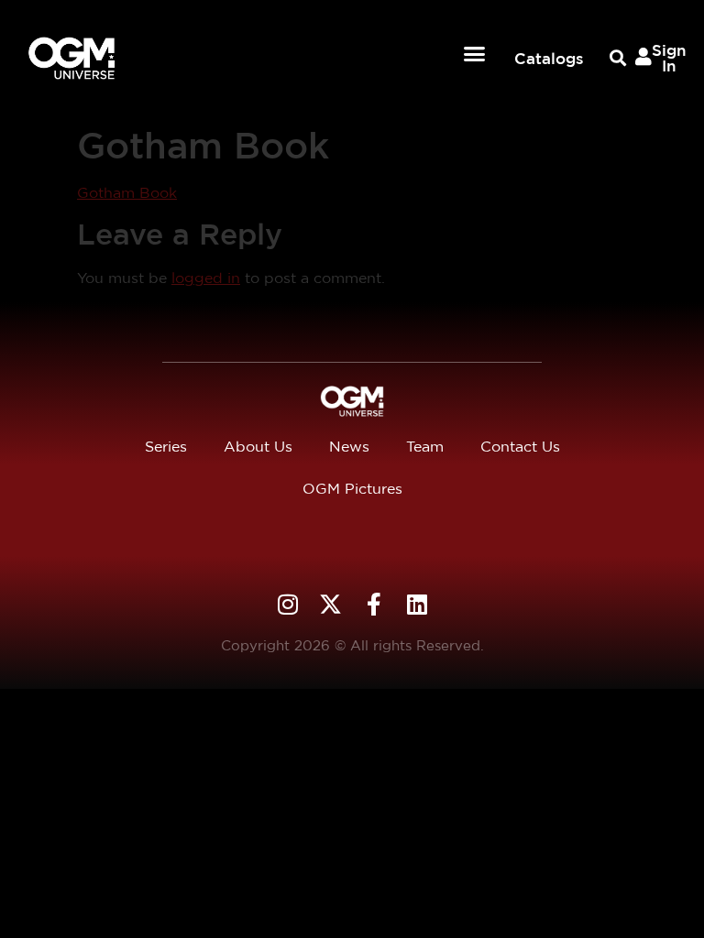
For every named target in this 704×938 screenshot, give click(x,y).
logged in (205, 278)
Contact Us (520, 446)
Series (166, 446)
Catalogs (549, 58)
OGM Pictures (352, 488)
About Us (258, 446)
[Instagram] (287, 604)
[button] (474, 54)
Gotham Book (127, 193)
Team (425, 446)
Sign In (669, 57)
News (349, 446)
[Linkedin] (416, 604)
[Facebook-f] (373, 604)
